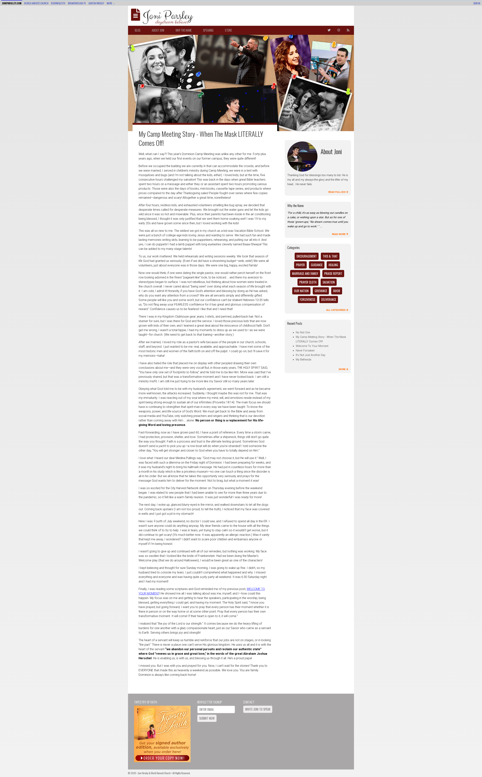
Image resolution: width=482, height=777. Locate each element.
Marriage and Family (305, 273)
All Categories (336, 310)
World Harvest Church (36, 3)
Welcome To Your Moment (312, 346)
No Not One (303, 332)
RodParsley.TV (58, 3)
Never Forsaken (305, 350)
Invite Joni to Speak (257, 709)
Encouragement (307, 256)
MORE (342, 369)
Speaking (208, 30)
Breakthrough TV (77, 3)
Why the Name (183, 30)
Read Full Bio (337, 192)
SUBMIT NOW (207, 718)
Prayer (300, 265)
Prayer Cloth (308, 282)
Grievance (321, 291)
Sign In (476, 3)
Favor (336, 291)
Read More (339, 234)
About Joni (158, 30)
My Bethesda (303, 359)
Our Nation (301, 291)
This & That (330, 256)
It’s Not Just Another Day (310, 355)
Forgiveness (307, 299)
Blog (137, 30)
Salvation (329, 282)
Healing (333, 265)
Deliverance (328, 299)
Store (228, 30)
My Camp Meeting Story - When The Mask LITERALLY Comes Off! (201, 138)
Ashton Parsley (96, 3)
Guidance (317, 265)
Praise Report (333, 273)
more (110, 3)
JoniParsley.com (11, 3)
